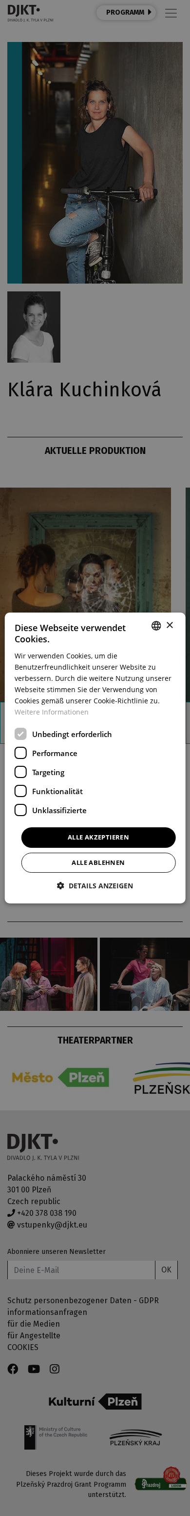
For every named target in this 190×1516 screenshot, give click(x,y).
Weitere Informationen (52, 712)
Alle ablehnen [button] (98, 862)
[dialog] (95, 758)
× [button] (169, 625)
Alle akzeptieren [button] (98, 837)
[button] (95, 885)
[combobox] (156, 626)
